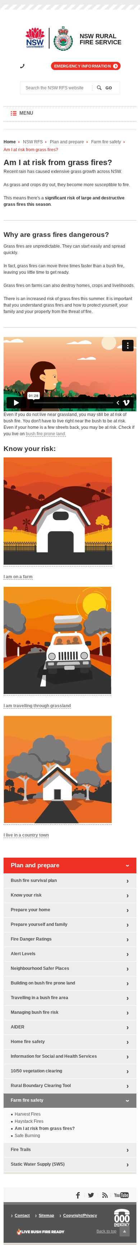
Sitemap (46, 1215)
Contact (22, 1215)
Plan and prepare (67, 142)
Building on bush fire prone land (43, 983)
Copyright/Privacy (80, 1215)
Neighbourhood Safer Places (40, 968)
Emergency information (82, 66)
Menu (33, 115)
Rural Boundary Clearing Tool (41, 1085)
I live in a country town (26, 835)
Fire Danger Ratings (31, 939)
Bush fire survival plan (34, 880)
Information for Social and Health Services (54, 1056)
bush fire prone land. (46, 433)
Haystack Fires (29, 1121)
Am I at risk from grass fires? (31, 150)
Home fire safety (28, 1041)
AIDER (17, 1027)
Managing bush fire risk (35, 1012)
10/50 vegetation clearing (36, 1070)
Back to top (111, 1232)
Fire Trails (21, 1149)
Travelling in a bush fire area (39, 997)
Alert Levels (23, 953)
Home (10, 142)
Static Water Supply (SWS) (38, 1164)
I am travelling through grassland (37, 705)
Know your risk (26, 895)
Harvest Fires (28, 1114)
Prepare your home (30, 909)
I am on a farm (18, 576)
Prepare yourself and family (39, 924)
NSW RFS (33, 142)
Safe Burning (27, 1135)
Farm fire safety (106, 142)
